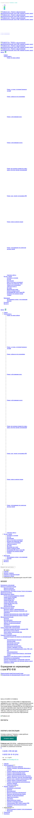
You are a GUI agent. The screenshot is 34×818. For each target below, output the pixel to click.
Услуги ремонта (7, 56)
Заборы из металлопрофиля (14, 285)
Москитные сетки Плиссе (11, 630)
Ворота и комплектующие (8, 586)
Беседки (9, 279)
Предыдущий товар (6, 673)
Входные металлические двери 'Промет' (16, 615)
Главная (6, 55)
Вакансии (9, 301)
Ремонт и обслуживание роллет (15, 142)
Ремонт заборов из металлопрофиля (16, 96)
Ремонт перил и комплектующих (15, 222)
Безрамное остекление (12, 278)
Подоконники (8, 633)
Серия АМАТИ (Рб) (9, 599)
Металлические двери (7, 608)
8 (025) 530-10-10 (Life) (7, 725)
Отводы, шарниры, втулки (14, 647)
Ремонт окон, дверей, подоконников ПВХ (17, 196)
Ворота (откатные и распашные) (15, 282)
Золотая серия (11, 641)
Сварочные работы (11, 275)
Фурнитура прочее (9, 606)
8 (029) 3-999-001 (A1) (7, 723)
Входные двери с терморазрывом (14, 609)
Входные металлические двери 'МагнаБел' (16, 614)
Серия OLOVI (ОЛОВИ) (10, 597)
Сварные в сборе (9, 576)
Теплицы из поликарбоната (12, 626)
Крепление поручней (13, 643)
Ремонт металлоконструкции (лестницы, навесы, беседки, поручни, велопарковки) (17, 169)
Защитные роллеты (12, 286)
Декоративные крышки (14, 640)
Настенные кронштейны (14, 646)
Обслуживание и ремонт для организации (17, 299)
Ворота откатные (9, 588)
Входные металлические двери (14, 283)
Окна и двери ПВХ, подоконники (10, 627)
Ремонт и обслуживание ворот (14, 116)
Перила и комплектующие (13, 291)
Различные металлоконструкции (15, 293)
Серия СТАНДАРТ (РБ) (10, 602)
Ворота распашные (9, 589)
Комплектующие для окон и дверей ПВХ (16, 629)
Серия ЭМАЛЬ (8, 605)
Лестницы (9, 288)
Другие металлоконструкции (12, 621)
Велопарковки (10, 281)
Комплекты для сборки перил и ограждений (17, 656)
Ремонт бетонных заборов (13, 58)
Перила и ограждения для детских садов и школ (18, 661)
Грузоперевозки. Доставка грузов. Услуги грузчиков (16, 591)
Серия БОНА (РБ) (9, 600)
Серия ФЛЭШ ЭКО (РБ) (10, 603)
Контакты (6, 304)
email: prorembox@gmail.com (9, 726)
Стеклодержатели (12, 652)
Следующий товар (17, 673)
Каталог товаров (8, 276)
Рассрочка (6, 302)
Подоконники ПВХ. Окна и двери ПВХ (16, 292)
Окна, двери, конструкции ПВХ (13, 632)
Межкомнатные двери (12, 289)
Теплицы (9, 295)
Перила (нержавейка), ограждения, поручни (17, 659)
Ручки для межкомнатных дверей (14, 596)
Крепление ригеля (12, 644)
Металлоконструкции (7, 617)
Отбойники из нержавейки (12, 658)
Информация (7, 298)
